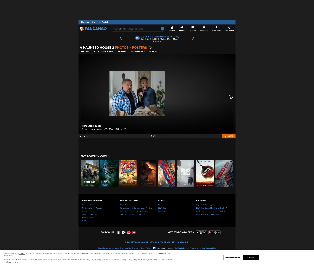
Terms (49, 253)
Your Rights (162, 253)
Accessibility (211, 248)
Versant (22, 253)
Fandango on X (123, 232)
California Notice (181, 248)
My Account (182, 242)
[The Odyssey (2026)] (147, 173)
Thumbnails (80, 136)
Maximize (220, 136)
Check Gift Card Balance (136, 242)
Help (173, 242)
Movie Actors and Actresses (93, 208)
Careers (115, 248)
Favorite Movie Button (150, 47)
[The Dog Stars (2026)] (90, 173)
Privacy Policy (145, 248)
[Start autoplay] (85, 136)
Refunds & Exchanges (160, 242)
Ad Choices (133, 248)
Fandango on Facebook (118, 232)
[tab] (153, 41)
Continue (251, 257)
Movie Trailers (163, 205)
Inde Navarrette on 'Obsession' (208, 214)
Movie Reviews (137, 51)
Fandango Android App (214, 232)
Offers (94, 22)
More (151, 51)
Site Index (124, 248)
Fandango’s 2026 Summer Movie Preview (136, 208)
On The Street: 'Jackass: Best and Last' (211, 211)
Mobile (84, 211)
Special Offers (87, 217)
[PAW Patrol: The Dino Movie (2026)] (128, 173)
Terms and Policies (197, 248)
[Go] (162, 28)
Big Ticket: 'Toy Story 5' (205, 205)
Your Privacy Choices (165, 248)
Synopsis (122, 51)
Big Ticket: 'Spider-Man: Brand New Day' (211, 208)
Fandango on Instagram (129, 232)
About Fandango (104, 248)
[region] (157, 258)
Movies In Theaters (89, 205)
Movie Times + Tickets (103, 51)
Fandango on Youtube (134, 232)
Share (230, 136)
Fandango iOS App (201, 232)
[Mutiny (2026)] (224, 173)
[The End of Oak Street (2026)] (186, 173)
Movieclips (162, 211)
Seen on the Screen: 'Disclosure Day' (134, 211)
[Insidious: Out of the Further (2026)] (109, 173)
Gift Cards (85, 22)
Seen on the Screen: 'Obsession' (132, 214)
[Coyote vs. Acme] (205, 173)
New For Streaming (89, 214)
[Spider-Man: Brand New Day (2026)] (167, 173)
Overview (84, 51)
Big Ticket (162, 208)
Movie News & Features (129, 205)
